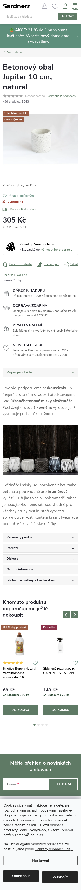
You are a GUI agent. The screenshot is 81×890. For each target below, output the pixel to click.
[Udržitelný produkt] (20, 644)
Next (74, 614)
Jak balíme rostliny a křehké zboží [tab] (31, 580)
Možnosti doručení (23, 209)
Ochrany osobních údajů (54, 849)
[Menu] (75, 6)
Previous (66, 614)
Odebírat (63, 784)
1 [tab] (34, 725)
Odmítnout (21, 875)
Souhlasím (60, 877)
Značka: (15, 275)
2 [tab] (38, 725)
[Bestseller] (60, 644)
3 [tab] (42, 725)
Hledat (68, 17)
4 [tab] (46, 725)
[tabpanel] (20, 671)
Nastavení (40, 860)
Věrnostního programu (56, 250)
